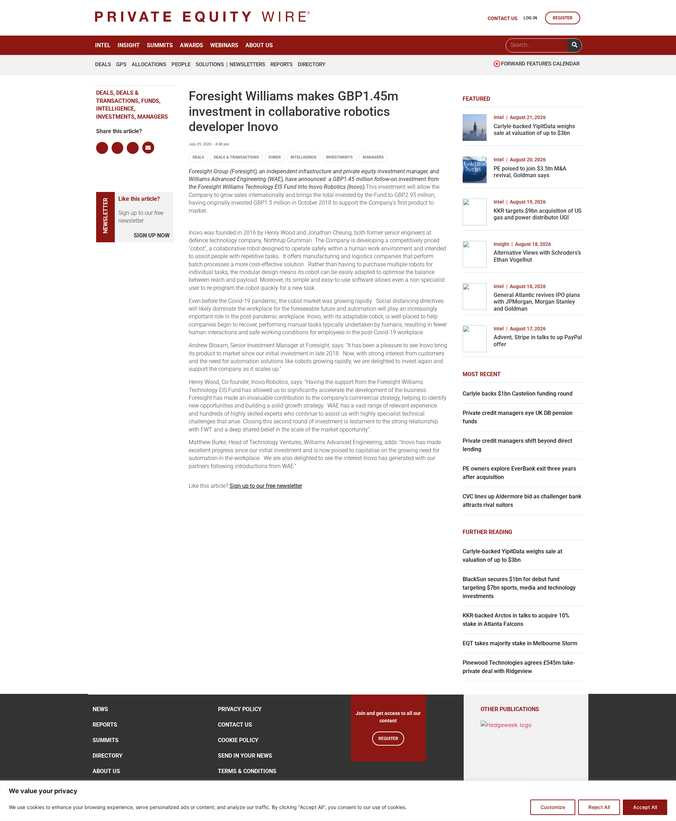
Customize (552, 807)
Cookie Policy (238, 740)
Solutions (210, 64)
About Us (259, 45)
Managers (373, 157)
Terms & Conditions (247, 771)
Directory (311, 64)
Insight (129, 45)
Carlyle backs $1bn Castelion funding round (517, 393)
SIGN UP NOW (152, 235)
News (100, 709)
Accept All (645, 807)
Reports (281, 64)
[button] (102, 148)
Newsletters (247, 64)
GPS (121, 64)
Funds (275, 157)
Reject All (599, 807)
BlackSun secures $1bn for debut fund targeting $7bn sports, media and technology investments (519, 587)
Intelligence (303, 157)
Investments (339, 157)
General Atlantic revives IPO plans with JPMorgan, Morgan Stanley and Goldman (537, 302)
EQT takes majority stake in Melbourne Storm (520, 643)
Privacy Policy (240, 709)
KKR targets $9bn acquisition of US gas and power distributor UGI (538, 214)
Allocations (149, 64)
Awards (191, 45)
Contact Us (235, 724)
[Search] (575, 45)
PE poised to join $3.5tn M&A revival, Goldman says (530, 172)
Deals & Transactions (236, 157)
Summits (160, 45)
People (180, 64)
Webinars (224, 45)
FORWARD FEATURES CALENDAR (540, 64)
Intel (103, 45)
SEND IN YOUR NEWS (245, 755)
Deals (103, 64)
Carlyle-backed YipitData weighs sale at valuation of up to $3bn (534, 129)
